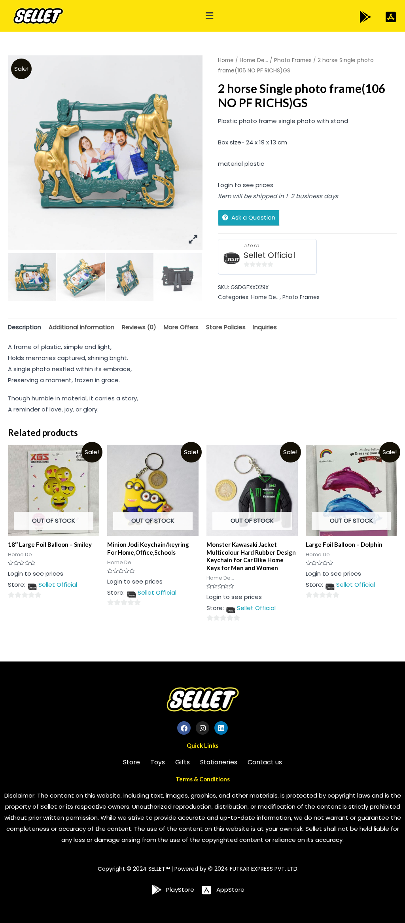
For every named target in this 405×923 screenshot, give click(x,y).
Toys (157, 762)
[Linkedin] (221, 728)
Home (226, 60)
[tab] (24, 326)
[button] (209, 16)
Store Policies (226, 327)
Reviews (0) (139, 327)
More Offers (181, 327)
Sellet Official (269, 255)
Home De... (254, 60)
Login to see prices (245, 185)
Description (24, 327)
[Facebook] (184, 728)
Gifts (182, 762)
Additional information (81, 327)
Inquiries (265, 327)
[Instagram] (202, 728)
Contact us (265, 762)
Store (131, 762)
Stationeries (218, 762)
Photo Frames (293, 60)
